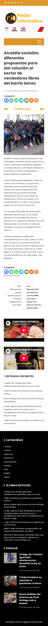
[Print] (31, 100)
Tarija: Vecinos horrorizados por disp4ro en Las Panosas (24, 523)
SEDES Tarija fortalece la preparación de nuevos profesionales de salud (23, 529)
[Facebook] (6, 100)
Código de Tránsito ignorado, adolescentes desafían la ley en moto (22, 493)
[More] (36, 100)
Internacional (10, 462)
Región (7, 473)
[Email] (26, 100)
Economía (8, 458)
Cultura (7, 450)
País (6, 469)
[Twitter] (11, 100)
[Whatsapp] (16, 100)
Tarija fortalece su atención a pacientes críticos (23, 499)
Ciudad (17, 275)
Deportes (8, 454)
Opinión (7, 465)
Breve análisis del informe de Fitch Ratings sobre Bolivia (24, 505)
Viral (25, 622)
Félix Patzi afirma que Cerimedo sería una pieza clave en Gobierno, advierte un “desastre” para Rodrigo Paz (23, 537)
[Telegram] (21, 100)
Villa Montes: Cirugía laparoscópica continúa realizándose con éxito (14, 295)
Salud (6, 477)
